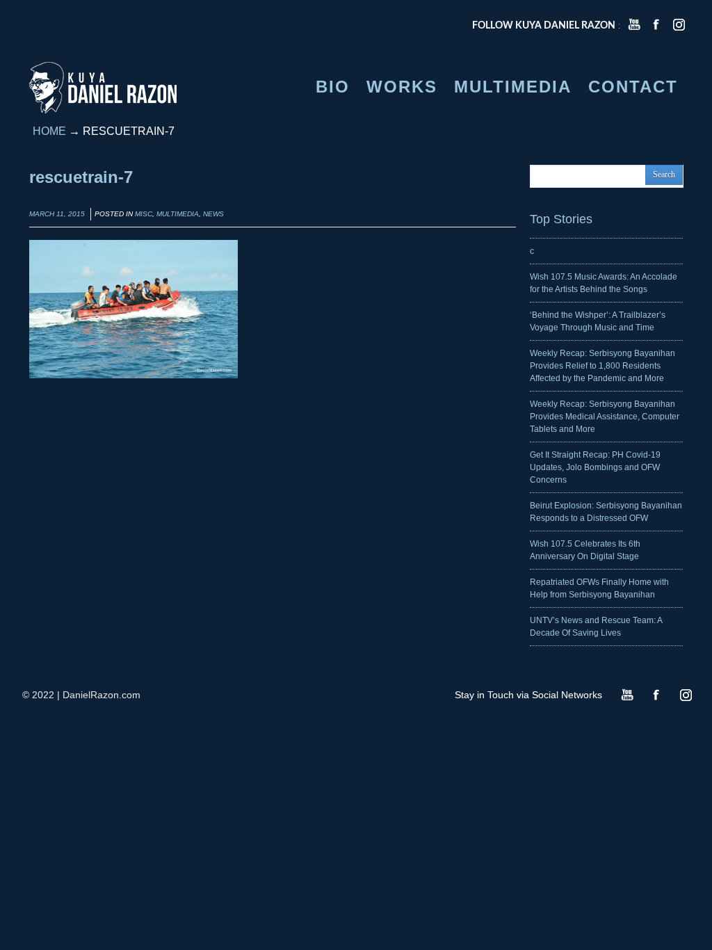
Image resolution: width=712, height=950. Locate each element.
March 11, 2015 (57, 214)
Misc (143, 214)
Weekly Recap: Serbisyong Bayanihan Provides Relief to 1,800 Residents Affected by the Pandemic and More (602, 365)
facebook (656, 24)
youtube (634, 24)
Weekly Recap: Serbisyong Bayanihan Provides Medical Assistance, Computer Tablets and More (604, 416)
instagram (679, 24)
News (213, 214)
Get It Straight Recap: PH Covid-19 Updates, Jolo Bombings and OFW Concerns (595, 467)
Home (49, 131)
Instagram (685, 695)
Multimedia (177, 214)
